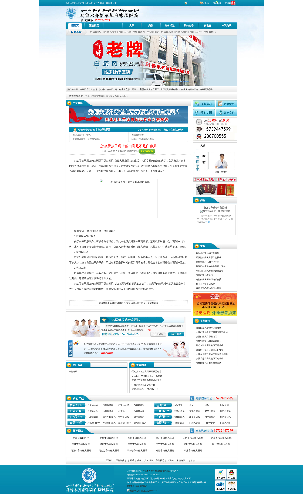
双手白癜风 (210, 417)
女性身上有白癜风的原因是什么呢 (212, 354)
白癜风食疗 (139, 411)
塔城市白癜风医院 (109, 444)
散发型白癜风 (109, 422)
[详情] (148, 330)
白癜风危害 (110, 32)
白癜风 (121, 411)
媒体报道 (170, 25)
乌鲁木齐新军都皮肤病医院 (98, 96)
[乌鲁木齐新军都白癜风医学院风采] (231, 490)
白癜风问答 (225, 422)
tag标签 (191, 460)
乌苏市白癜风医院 (81, 444)
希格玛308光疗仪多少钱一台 (145, 389)
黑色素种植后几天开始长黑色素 (146, 371)
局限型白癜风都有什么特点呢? (210, 270)
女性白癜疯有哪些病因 (206, 336)
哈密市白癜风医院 (165, 450)
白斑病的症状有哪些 (170, 89)
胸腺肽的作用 (138, 135)
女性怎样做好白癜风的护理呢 (209, 350)
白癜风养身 (139, 32)
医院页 (75, 25)
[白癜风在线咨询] (147, 151)
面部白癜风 (179, 411)
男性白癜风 (139, 417)
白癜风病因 (181, 32)
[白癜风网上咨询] (128, 123)
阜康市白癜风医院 (193, 450)
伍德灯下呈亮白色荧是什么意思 (146, 380)
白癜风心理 (125, 32)
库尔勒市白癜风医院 (137, 450)
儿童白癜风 (92, 417)
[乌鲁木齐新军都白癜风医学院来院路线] (220, 490)
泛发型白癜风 (124, 422)
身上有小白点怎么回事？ (126, 89)
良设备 (207, 25)
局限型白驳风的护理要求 (207, 262)
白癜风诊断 (167, 32)
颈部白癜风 (194, 411)
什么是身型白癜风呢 (205, 284)
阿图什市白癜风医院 (81, 450)
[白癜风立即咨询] (181, 334)
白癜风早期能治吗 (88, 89)
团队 (207, 405)
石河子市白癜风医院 (193, 438)
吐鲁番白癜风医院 (109, 438)
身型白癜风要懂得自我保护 (208, 279)
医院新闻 (224, 405)
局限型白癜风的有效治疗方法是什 (212, 266)
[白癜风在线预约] (215, 140)
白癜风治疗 (196, 32)
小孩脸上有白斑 (106, 89)
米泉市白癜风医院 (137, 438)
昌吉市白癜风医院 (165, 438)
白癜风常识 (96, 32)
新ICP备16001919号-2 (137, 486)
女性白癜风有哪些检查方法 (208, 363)
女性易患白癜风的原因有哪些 (209, 358)
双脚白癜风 (225, 417)
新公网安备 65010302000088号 (144, 491)
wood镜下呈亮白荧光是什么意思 (147, 376)
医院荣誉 (178, 405)
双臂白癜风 (179, 417)
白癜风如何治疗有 (189, 89)
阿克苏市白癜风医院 (109, 450)
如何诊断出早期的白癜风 (110, 303)
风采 (131, 25)
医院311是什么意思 (82, 135)
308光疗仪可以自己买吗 (143, 139)
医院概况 (94, 25)
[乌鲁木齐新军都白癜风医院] (112, 25)
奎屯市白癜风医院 (137, 444)
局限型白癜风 (93, 422)
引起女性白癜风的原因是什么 (209, 345)
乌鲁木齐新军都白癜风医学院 (156, 471)
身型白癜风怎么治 (204, 275)
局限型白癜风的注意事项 (207, 253)
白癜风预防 (153, 32)
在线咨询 (229, 3)
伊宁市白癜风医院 (165, 444)
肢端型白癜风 (140, 422)
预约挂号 (189, 25)
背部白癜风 (210, 411)
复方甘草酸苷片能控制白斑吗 (86, 139)
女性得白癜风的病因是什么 (208, 341)
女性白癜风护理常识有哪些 (208, 328)
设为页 (206, 3)
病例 (150, 25)
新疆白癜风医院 (81, 438)
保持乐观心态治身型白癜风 (208, 288)
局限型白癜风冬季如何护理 (208, 257)
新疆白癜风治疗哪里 (149, 89)
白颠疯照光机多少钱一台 (143, 385)
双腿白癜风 (194, 417)
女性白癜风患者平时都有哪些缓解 (212, 332)
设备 (191, 405)
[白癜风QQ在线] (231, 479)
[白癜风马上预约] (161, 334)
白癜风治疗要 (206, 89)
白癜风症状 (210, 32)
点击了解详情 (221, 171)
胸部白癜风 (225, 411)
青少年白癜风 (109, 417)
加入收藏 (217, 3)
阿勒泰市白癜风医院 (221, 438)
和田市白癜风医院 (193, 444)
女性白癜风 (123, 417)
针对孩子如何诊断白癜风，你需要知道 (140, 303)
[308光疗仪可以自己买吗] (215, 232)
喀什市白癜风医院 (221, 444)
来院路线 (226, 25)
